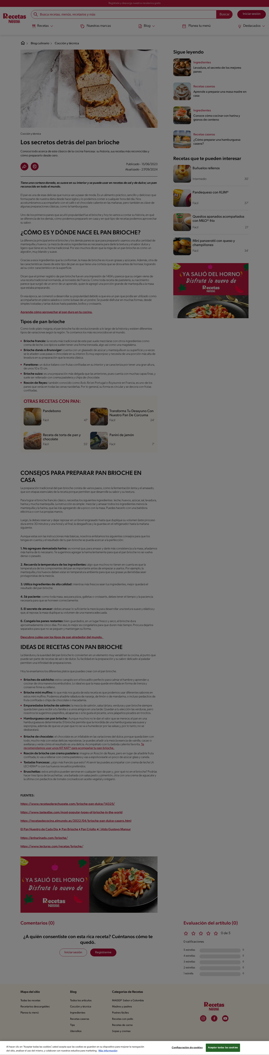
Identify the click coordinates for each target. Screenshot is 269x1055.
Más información (107, 1050)
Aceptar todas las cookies (223, 1047)
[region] (134, 1048)
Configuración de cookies (187, 1047)
